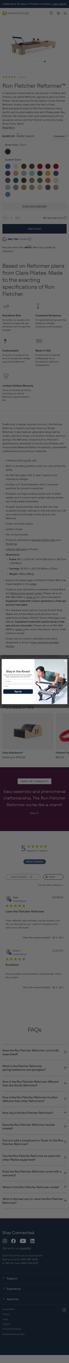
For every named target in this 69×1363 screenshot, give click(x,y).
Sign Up (18, 691)
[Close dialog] (65, 661)
